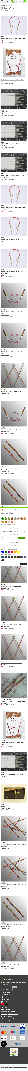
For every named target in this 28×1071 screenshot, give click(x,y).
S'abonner (22, 538)
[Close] (26, 527)
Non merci (14, 545)
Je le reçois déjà (14, 542)
